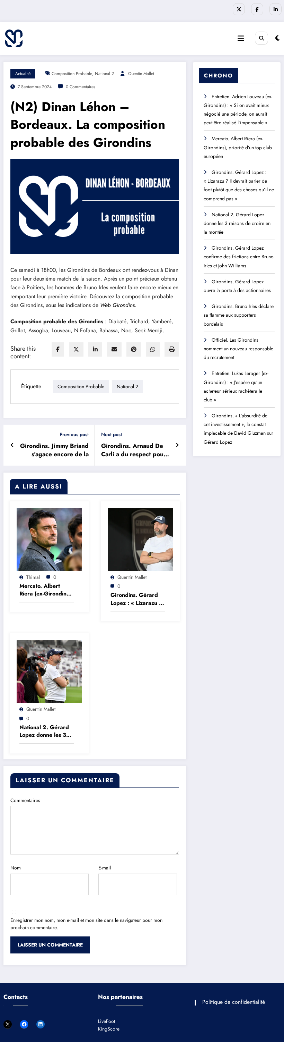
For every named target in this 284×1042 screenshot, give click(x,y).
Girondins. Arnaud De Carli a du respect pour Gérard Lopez (133, 450)
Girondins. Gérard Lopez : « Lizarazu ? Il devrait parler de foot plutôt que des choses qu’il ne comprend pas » (136, 599)
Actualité (22, 73)
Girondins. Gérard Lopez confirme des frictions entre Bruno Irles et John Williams (239, 256)
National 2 (104, 73)
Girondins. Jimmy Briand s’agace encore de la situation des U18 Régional (54, 450)
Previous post (74, 434)
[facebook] (58, 349)
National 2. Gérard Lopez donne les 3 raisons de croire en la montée (45, 731)
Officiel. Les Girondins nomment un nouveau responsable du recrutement (238, 348)
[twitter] (76, 349)
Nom (15, 867)
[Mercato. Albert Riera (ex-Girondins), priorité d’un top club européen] (49, 538)
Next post (111, 434)
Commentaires (25, 800)
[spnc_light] (277, 38)
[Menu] (240, 38)
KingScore (108, 1028)
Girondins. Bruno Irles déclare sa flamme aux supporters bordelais (239, 315)
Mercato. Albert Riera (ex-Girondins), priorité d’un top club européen (46, 590)
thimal (33, 577)
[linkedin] (95, 349)
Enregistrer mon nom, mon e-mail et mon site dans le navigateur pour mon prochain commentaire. (86, 924)
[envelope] (114, 349)
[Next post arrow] (177, 445)
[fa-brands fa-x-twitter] (239, 9)
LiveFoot (106, 1021)
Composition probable (72, 73)
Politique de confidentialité (233, 1002)
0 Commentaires (80, 87)
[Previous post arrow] (12, 445)
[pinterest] (133, 349)
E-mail (104, 867)
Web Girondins (117, 305)
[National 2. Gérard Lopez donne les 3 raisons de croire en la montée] (49, 670)
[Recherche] (261, 38)
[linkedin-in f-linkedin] (275, 9)
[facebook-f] (257, 9)
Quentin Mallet (141, 73)
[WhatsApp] (153, 349)
